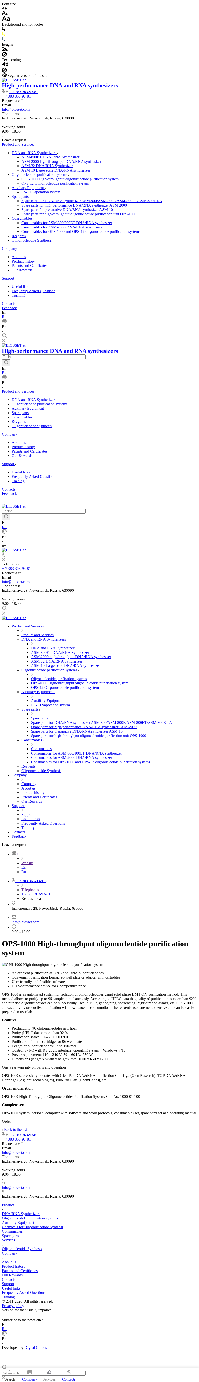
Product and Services (18, 144)
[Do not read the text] (4, 71)
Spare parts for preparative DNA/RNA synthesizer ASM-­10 (67, 210)
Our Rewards (22, 270)
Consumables (22, 218)
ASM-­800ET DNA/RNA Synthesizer (50, 157)
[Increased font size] (6, 20)
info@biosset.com (16, 109)
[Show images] (5, 49)
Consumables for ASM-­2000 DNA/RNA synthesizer (61, 227)
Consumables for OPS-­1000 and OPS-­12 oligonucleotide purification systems (80, 231)
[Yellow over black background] (3, 35)
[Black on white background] (3, 29)
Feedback (9, 308)
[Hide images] (4, 55)
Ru (4, 317)
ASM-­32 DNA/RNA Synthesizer (47, 166)
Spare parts (21, 196)
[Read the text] (5, 65)
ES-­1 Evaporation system (40, 192)
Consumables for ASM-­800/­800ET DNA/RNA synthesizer (66, 223)
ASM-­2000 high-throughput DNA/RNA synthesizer (61, 161)
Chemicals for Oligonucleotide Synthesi (32, 1227)
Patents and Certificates (29, 266)
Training (18, 295)
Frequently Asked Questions (33, 291)
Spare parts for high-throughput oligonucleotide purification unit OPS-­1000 (78, 214)
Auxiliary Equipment (28, 188)
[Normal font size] (5, 13)
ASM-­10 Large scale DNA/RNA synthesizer (55, 170)
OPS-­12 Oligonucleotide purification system (55, 183)
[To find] (6, 362)
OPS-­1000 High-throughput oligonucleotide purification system (70, 179)
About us (19, 257)
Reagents (19, 236)
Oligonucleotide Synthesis (32, 240)
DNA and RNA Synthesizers (34, 153)
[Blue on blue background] (3, 40)
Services (8, 1240)
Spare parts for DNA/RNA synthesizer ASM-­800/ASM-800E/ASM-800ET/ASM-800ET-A (91, 201)
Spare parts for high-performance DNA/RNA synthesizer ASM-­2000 (74, 205)
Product (8, 1205)
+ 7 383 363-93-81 (23, 92)
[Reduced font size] (4, 8)
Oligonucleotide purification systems (40, 175)
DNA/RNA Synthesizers (21, 1214)
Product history (23, 261)
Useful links (21, 286)
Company (9, 248)
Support (8, 278)
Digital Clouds (36, 1348)
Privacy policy (13, 1306)
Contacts (8, 303)
